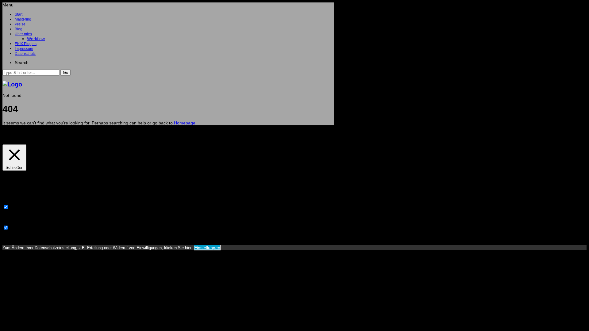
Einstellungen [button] (17, 137)
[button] (65, 72)
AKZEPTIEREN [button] (48, 137)
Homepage (184, 122)
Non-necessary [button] (17, 222)
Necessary (20, 207)
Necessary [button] (12, 201)
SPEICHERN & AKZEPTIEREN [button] (31, 237)
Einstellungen (207, 247)
